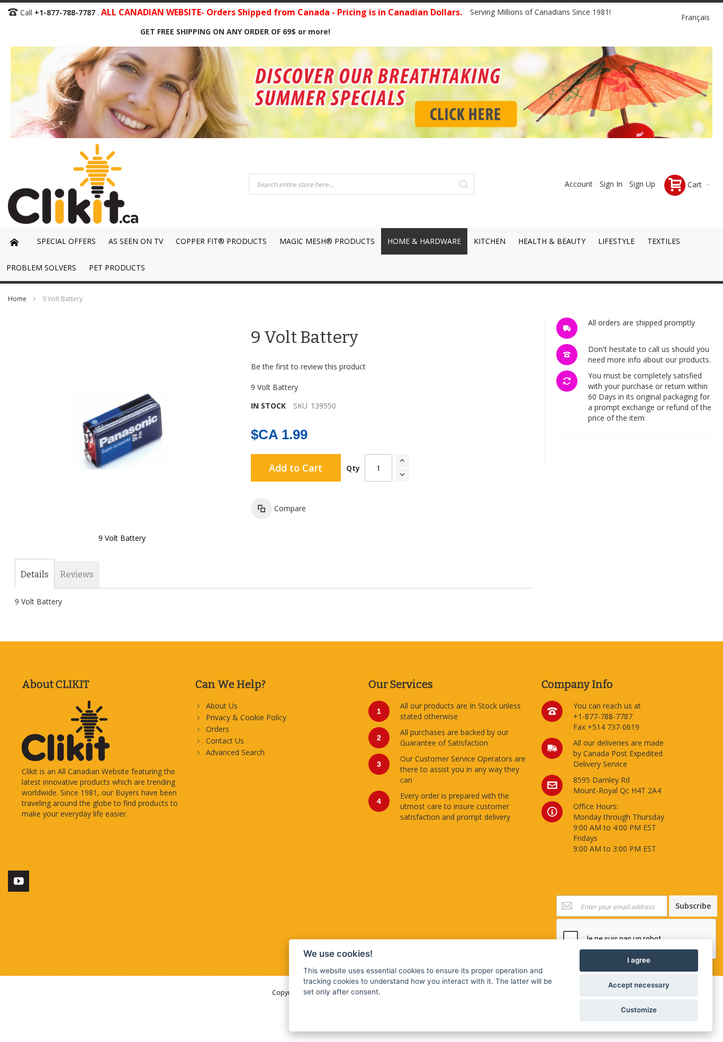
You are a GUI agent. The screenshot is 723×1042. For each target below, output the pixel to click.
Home (17, 298)
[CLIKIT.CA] (73, 184)
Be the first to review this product (308, 366)
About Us (222, 706)
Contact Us (225, 741)
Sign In (611, 184)
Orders (217, 729)
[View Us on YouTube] (18, 879)
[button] (278, 508)
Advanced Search (235, 752)
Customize (639, 1009)
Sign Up (642, 184)
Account (579, 184)
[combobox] (361, 184)
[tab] (35, 574)
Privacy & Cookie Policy (246, 717)
